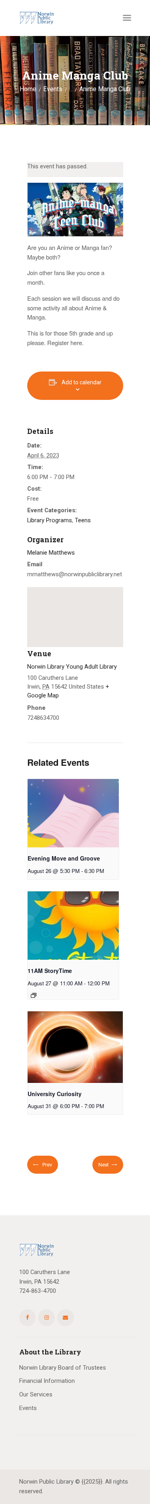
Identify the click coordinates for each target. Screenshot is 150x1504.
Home (28, 89)
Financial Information (47, 1380)
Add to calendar (82, 382)
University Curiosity (55, 1094)
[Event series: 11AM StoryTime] (33, 995)
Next (103, 1165)
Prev (46, 1165)
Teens (83, 520)
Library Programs (49, 520)
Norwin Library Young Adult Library (72, 666)
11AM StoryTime (50, 971)
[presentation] (73, 813)
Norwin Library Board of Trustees (62, 1367)
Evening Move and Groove (64, 858)
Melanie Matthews (51, 552)
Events (52, 89)
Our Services (35, 1394)
